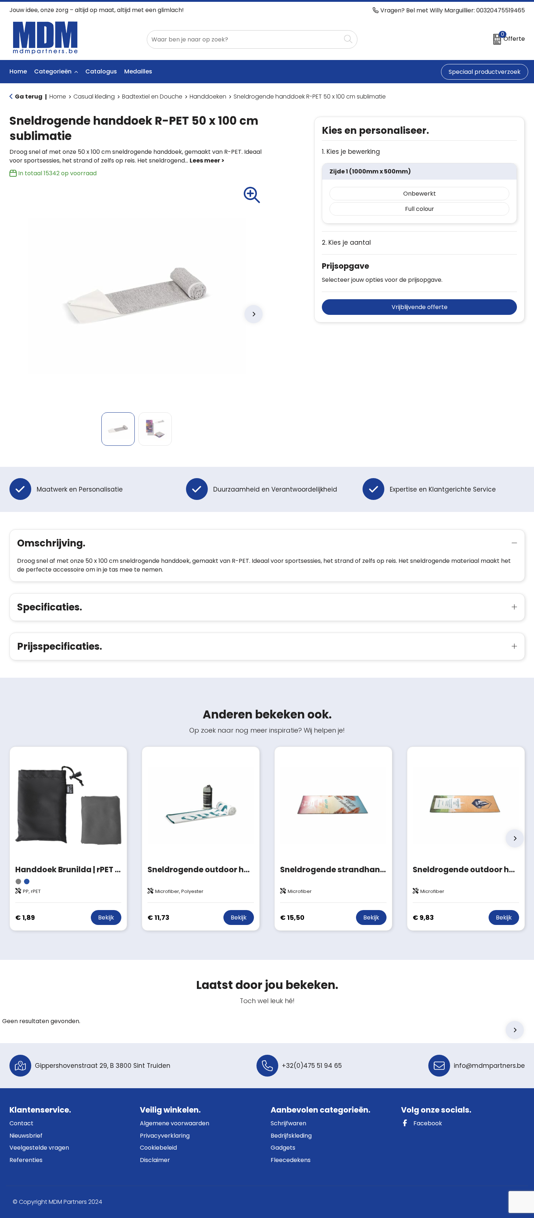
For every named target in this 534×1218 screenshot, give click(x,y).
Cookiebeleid (158, 1147)
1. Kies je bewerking (351, 152)
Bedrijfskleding (291, 1135)
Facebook (427, 1123)
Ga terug (29, 96)
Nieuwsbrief (26, 1135)
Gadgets (283, 1147)
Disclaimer (155, 1160)
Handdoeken (208, 96)
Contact (21, 1123)
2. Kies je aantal (346, 243)
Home (57, 96)
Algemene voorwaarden (174, 1123)
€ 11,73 (158, 917)
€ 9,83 (423, 917)
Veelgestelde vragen (39, 1147)
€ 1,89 (25, 917)
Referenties (26, 1160)
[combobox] (244, 39)
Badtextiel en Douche (152, 96)
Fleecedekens (291, 1160)
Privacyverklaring (165, 1135)
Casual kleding (94, 96)
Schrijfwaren (288, 1123)
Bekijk (106, 917)
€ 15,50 (292, 917)
